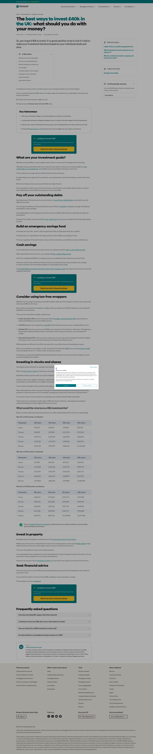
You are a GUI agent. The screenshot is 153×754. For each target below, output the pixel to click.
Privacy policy (93, 367)
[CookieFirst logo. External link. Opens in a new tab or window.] (56, 368)
